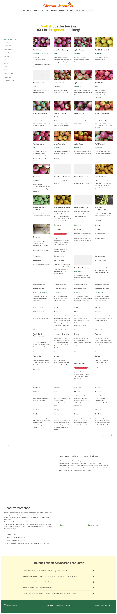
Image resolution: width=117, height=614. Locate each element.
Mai (5, 67)
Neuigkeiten (27, 10)
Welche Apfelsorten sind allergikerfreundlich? (37, 587)
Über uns (54, 10)
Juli (5, 60)
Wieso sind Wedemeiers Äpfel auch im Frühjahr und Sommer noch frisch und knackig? (50, 576)
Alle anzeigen (10, 39)
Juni (6, 63)
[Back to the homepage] (58, 4)
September (9, 81)
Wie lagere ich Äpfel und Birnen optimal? (36, 582)
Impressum (50, 605)
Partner (62, 10)
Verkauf (36, 10)
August (7, 46)
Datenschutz (59, 605)
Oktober (7, 77)
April (6, 42)
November (8, 74)
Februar (7, 53)
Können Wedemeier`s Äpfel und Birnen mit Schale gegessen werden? (45, 571)
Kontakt (70, 10)
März (6, 70)
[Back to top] (111, 435)
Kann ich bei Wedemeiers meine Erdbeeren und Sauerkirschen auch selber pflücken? (50, 593)
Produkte (45, 10)
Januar (7, 56)
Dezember (8, 49)
